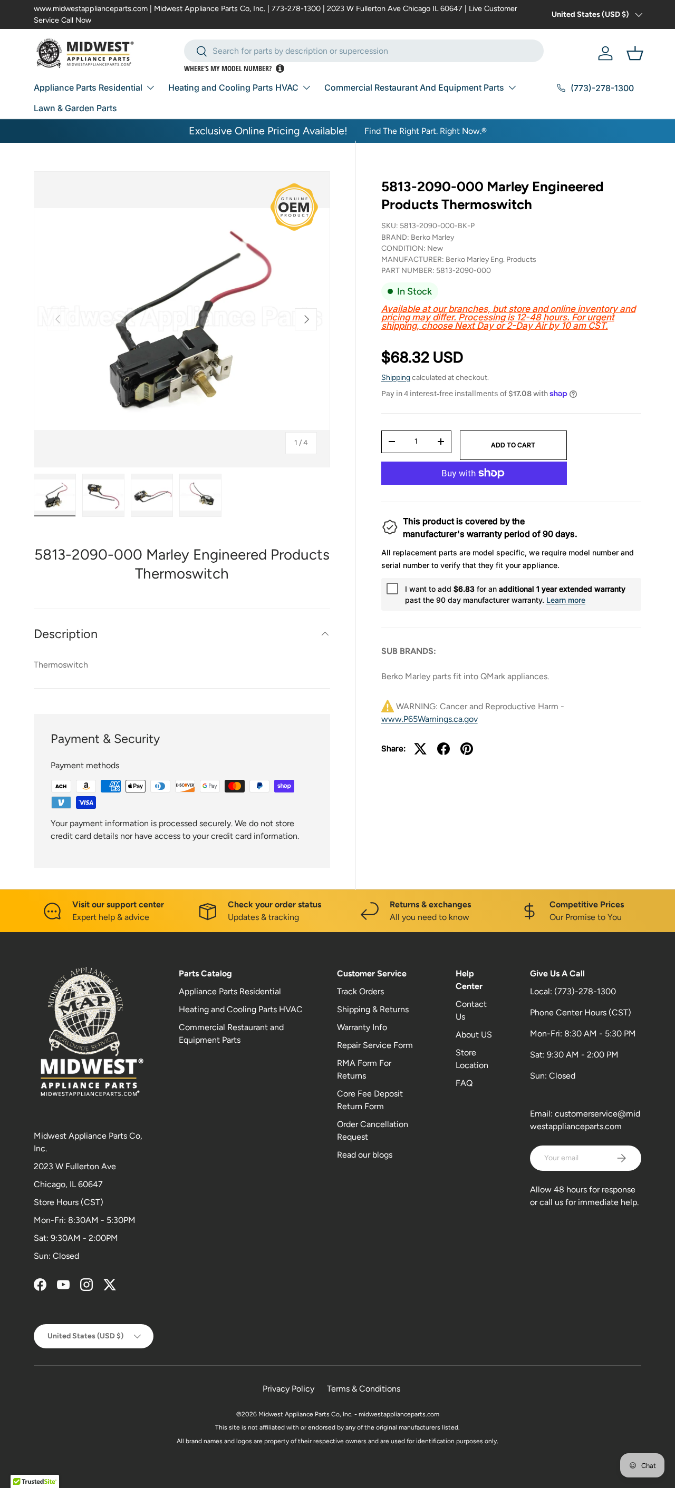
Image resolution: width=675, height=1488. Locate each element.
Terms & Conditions (363, 1389)
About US (474, 1035)
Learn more (565, 599)
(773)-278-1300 (585, 991)
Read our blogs (364, 1155)
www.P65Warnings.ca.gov (429, 719)
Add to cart (513, 444)
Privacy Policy (288, 1389)
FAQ (464, 1083)
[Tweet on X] (420, 748)
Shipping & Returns (373, 1009)
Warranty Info (362, 1027)
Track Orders (360, 991)
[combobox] (364, 51)
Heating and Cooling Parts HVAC (233, 87)
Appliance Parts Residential (88, 87)
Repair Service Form (375, 1045)
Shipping (395, 377)
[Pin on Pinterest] (466, 748)
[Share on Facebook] (443, 748)
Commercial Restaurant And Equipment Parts (414, 87)
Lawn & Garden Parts (75, 108)
